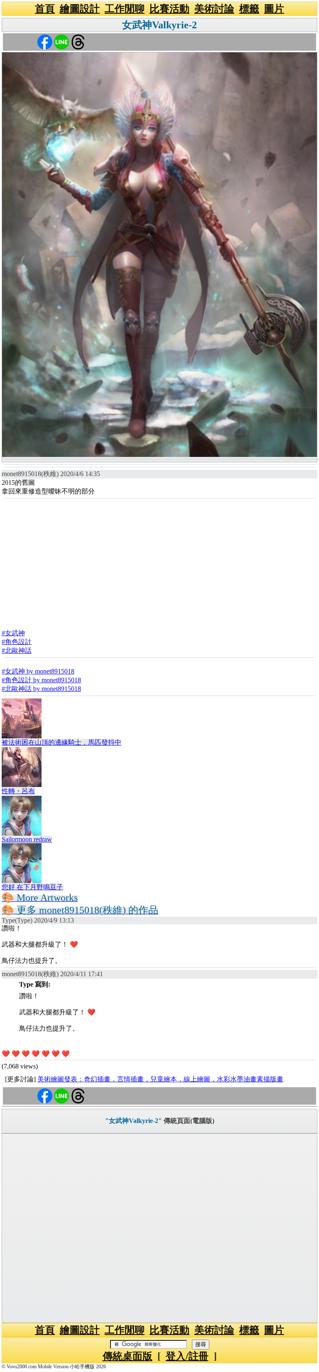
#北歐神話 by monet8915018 (41, 688)
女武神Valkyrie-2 (159, 25)
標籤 (249, 8)
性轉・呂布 (18, 791)
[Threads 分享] (78, 41)
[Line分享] (61, 41)
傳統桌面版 (127, 1356)
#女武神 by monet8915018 (38, 671)
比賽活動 (169, 8)
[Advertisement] (159, 561)
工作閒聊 (125, 8)
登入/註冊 (187, 1356)
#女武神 (13, 633)
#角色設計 (17, 641)
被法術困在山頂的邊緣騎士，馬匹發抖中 (61, 742)
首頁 (45, 8)
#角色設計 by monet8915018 (41, 680)
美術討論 (214, 8)
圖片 (274, 8)
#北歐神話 (17, 650)
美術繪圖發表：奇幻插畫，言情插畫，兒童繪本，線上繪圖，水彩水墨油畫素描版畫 (160, 1079)
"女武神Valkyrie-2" (133, 1120)
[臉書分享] (44, 41)
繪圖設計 (80, 8)
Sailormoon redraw (27, 839)
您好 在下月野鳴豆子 (32, 887)
